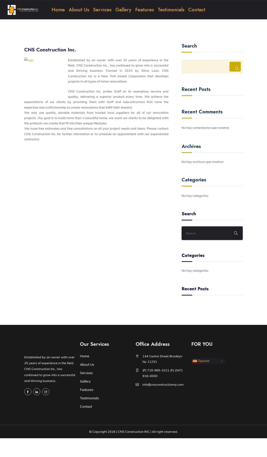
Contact (196, 9)
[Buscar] (235, 67)
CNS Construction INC (134, 432)
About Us (79, 9)
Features (144, 9)
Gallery (123, 9)
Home (58, 9)
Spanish (203, 361)
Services (102, 9)
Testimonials (171, 9)
